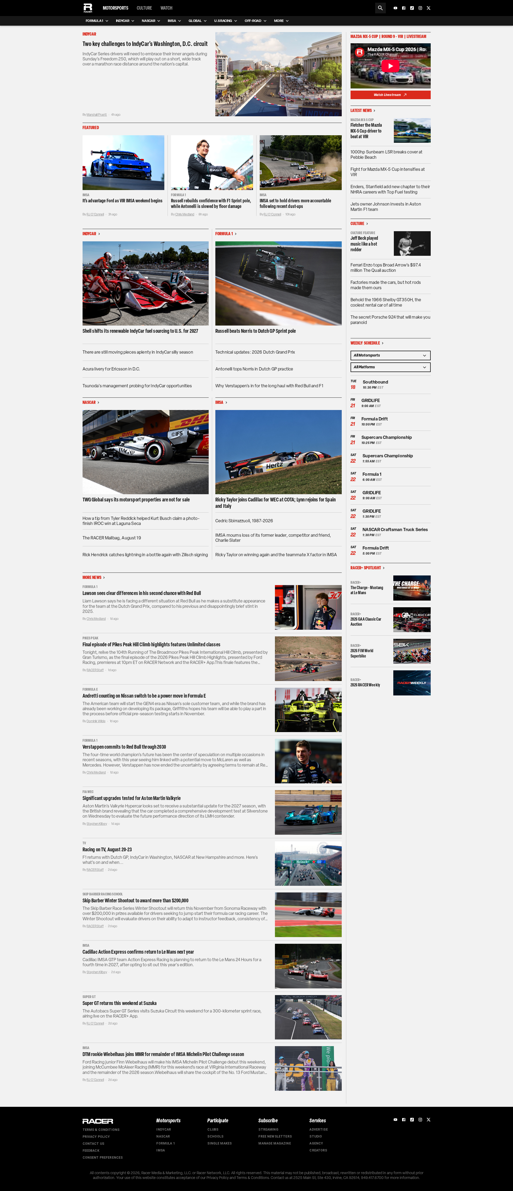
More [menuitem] (279, 21)
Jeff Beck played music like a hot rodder (364, 244)
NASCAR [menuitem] (148, 21)
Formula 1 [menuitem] (94, 21)
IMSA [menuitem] (172, 21)
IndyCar (163, 1129)
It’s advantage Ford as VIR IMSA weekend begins (123, 201)
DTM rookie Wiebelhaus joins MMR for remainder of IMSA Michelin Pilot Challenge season (163, 1054)
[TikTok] (412, 8)
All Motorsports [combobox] (367, 355)
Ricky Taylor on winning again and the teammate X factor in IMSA (276, 554)
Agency (316, 1143)
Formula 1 (165, 1143)
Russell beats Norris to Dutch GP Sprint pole (255, 331)
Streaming (268, 1129)
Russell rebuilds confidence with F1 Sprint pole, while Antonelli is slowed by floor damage (211, 204)
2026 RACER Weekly (365, 684)
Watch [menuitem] (166, 8)
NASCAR (163, 1136)
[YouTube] (395, 8)
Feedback (91, 1151)
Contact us (93, 1144)
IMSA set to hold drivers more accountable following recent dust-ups (295, 204)
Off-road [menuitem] (253, 21)
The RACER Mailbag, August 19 (112, 537)
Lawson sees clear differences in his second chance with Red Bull (142, 593)
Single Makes (219, 1143)
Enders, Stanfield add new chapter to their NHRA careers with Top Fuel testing (390, 189)
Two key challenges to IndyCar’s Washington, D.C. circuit (145, 44)
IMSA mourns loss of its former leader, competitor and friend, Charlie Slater (273, 538)
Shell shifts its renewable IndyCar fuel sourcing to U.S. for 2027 (141, 331)
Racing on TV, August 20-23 (107, 849)
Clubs (212, 1129)
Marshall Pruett (97, 115)
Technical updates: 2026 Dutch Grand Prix (255, 352)
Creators (318, 1150)
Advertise (318, 1129)
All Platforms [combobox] (364, 367)
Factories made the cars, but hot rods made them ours (386, 285)
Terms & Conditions (101, 1130)
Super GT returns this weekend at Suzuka (120, 1003)
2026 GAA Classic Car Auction (366, 622)
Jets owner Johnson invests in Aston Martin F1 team (386, 207)
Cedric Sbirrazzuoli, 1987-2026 (244, 520)
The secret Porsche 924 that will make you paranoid (390, 320)
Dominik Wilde (96, 721)
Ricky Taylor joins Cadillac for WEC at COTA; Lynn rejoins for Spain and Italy (275, 502)
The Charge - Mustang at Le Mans (367, 590)
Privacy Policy (96, 1137)
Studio (315, 1136)
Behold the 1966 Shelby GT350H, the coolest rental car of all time (386, 302)
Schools (215, 1136)
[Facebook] (404, 8)
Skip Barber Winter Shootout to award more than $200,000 (135, 900)
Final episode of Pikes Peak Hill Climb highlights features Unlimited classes (151, 644)
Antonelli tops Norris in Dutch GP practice (254, 369)
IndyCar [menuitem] (122, 21)
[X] (428, 8)
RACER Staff (95, 670)
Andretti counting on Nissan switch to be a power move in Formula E (144, 696)
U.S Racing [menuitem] (223, 21)
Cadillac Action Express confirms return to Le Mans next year (138, 952)
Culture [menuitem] (144, 8)
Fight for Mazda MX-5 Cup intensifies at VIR (388, 172)
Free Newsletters (275, 1136)
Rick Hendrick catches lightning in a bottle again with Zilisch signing (145, 554)
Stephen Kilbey (97, 824)
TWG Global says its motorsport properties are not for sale (136, 499)
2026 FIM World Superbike (362, 653)
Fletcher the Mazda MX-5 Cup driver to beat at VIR (366, 131)
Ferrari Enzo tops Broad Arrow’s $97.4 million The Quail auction (386, 267)
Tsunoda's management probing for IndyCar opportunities (137, 385)
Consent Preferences (103, 1157)
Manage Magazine (274, 1143)
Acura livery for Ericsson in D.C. (112, 369)
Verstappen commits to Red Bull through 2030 (124, 747)
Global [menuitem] (195, 21)
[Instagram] (420, 8)
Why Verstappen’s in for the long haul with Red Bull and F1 (269, 385)
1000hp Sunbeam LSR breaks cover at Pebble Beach (387, 154)
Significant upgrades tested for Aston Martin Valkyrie (132, 798)
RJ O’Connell (95, 214)
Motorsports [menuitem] (115, 8)
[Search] (380, 8)
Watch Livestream (387, 95)
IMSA (160, 1150)
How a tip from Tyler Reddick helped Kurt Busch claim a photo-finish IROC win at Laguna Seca (141, 521)
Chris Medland (184, 214)
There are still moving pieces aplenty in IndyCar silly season (138, 352)
